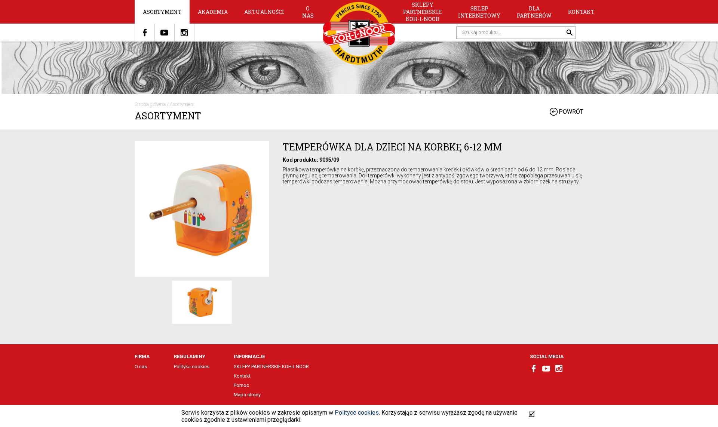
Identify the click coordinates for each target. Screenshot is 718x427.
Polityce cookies (357, 412)
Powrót (571, 111)
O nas (308, 12)
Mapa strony (247, 394)
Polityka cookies (191, 366)
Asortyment (162, 11)
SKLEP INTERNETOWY (479, 12)
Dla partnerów (534, 12)
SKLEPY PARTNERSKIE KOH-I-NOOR (422, 11)
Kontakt (581, 11)
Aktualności (264, 11)
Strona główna (150, 104)
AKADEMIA (213, 11)
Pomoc (241, 385)
